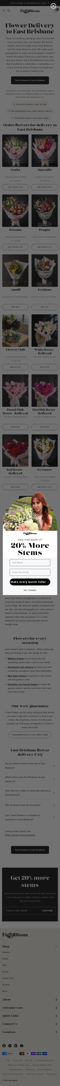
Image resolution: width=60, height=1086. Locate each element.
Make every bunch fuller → (30, 581)
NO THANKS (30, 590)
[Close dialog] (53, 5)
